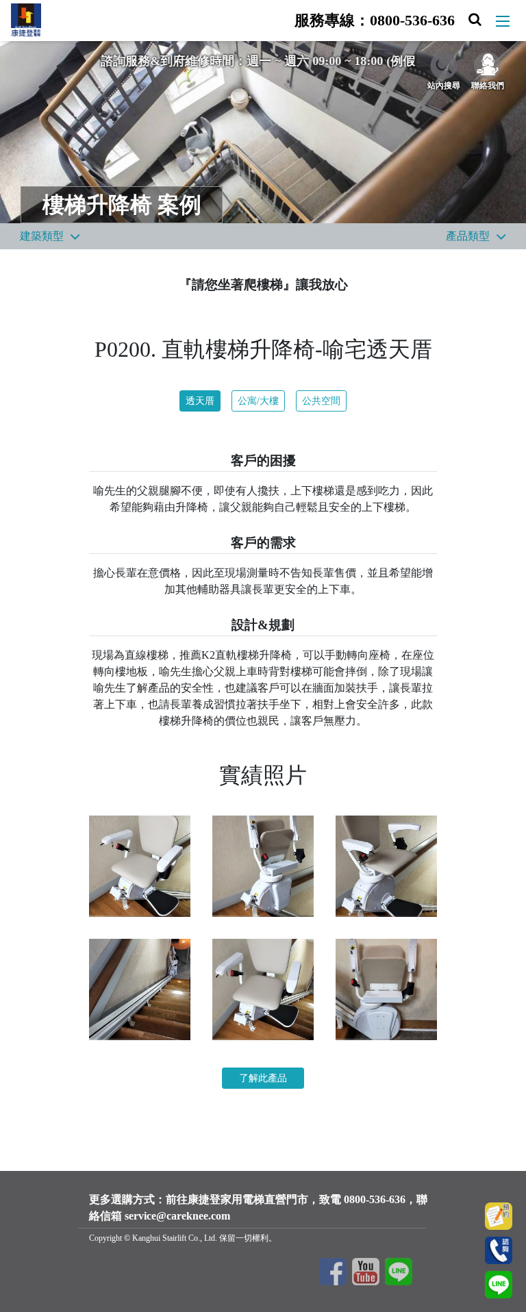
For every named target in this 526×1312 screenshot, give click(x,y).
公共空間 (321, 401)
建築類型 (42, 236)
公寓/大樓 (258, 401)
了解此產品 (263, 1078)
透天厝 (200, 401)
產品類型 (468, 236)
